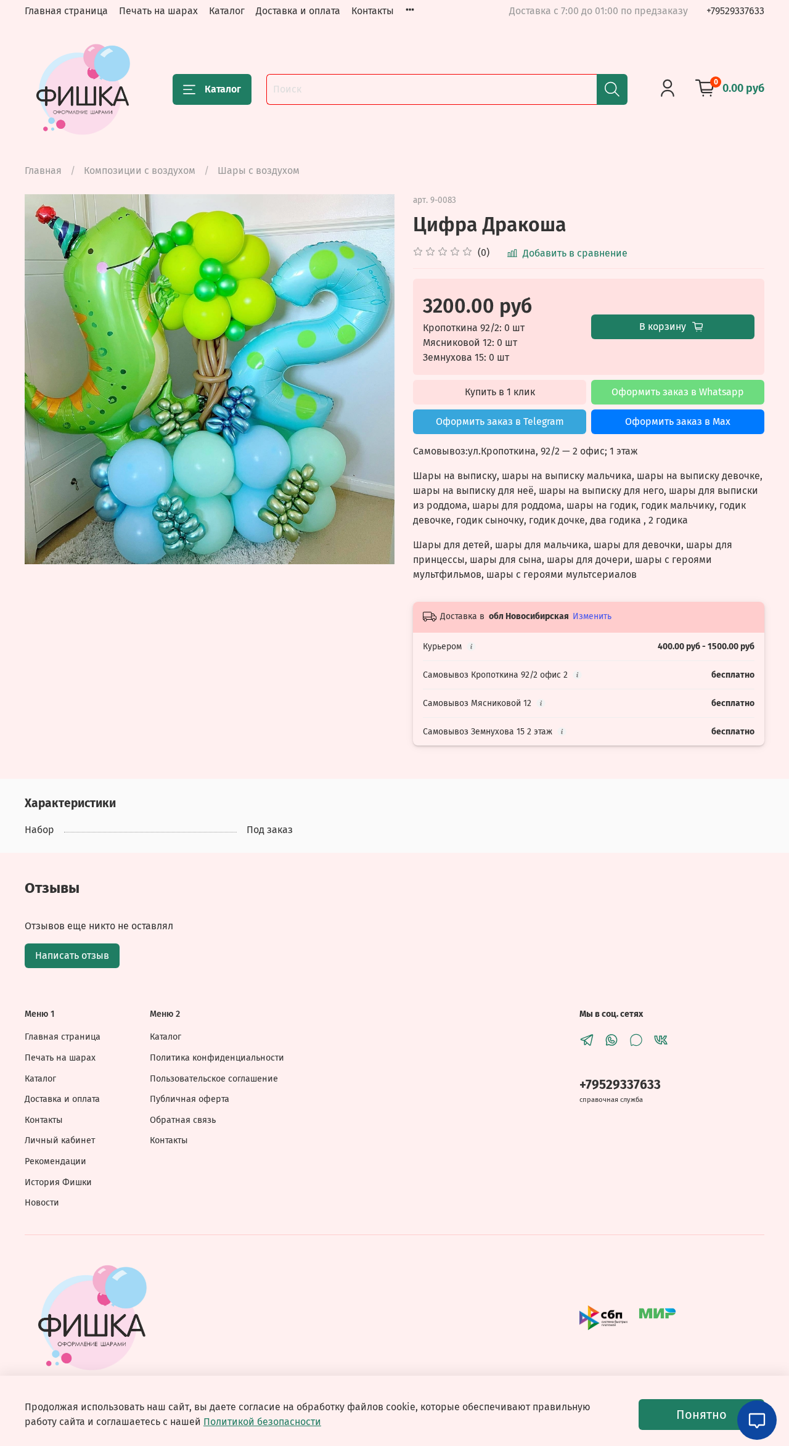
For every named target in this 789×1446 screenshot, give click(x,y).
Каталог (227, 11)
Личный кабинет (60, 1140)
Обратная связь (183, 1120)
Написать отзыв (72, 955)
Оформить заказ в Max (677, 421)
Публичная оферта (189, 1099)
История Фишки (58, 1182)
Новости (42, 1202)
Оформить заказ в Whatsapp (677, 392)
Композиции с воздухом (139, 170)
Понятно (701, 1414)
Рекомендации (55, 1161)
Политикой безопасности (262, 1422)
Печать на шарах (158, 11)
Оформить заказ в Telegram (500, 421)
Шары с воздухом (259, 170)
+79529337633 (735, 11)
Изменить (592, 616)
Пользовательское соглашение (214, 1079)
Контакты (372, 11)
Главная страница (66, 11)
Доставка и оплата (298, 11)
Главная (43, 170)
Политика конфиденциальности (217, 1058)
